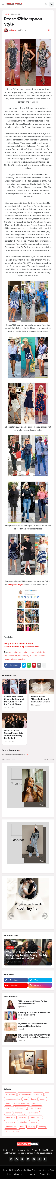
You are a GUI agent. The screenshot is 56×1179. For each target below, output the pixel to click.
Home (6, 14)
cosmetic (9, 1108)
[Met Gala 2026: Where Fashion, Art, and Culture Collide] (41, 686)
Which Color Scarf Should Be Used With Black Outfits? (33, 1002)
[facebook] (16, 1159)
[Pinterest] (34, 665)
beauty (42, 1099)
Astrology (38, 1094)
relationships (11, 1127)
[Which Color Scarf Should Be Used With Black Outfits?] (10, 1004)
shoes (22, 1127)
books (8, 1104)
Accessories (10, 1094)
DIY (47, 1094)
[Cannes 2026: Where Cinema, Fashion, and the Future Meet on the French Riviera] (14, 686)
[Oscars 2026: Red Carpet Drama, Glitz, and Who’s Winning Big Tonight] (14, 720)
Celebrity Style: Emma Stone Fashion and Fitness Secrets (34, 1013)
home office (10, 1117)
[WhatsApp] (29, 665)
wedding (42, 1127)
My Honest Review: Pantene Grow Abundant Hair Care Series (32, 1025)
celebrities (15, 14)
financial (18, 1113)
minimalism (10, 1122)
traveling (31, 1127)
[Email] (39, 665)
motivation (22, 1122)
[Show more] (44, 665)
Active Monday (25, 1094)
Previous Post (9, 760)
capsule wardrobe (21, 1104)
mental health (35, 1117)
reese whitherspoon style (14, 659)
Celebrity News (10, 656)
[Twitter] (24, 665)
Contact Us (44, 1174)
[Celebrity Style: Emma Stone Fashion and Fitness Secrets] (10, 1015)
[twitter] (22, 1159)
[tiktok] (39, 1159)
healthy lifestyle (32, 1113)
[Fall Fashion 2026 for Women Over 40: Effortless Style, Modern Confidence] (10, 1038)
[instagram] (11, 1159)
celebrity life (40, 652)
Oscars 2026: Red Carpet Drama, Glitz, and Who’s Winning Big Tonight (13, 734)
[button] (3, 4)
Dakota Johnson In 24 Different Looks (21, 646)
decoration (21, 1108)
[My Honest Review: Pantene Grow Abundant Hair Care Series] (10, 1026)
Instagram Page (15, 584)
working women (12, 1131)
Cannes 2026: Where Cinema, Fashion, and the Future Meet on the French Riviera (14, 700)
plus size (34, 1122)
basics (33, 1099)
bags (25, 1099)
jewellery (22, 1117)
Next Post (48, 760)
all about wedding (13, 1099)
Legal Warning (31, 1174)
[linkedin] (45, 1159)
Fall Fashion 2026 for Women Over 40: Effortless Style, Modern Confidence (34, 1036)
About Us (18, 1174)
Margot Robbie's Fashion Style (18, 643)
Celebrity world (38, 656)
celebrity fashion (26, 652)
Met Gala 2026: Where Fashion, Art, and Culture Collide (40, 699)
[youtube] (34, 1159)
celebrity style (24, 656)
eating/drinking (35, 1108)
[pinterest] (28, 1159)
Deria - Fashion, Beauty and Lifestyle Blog (36, 1170)
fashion (8, 1113)
